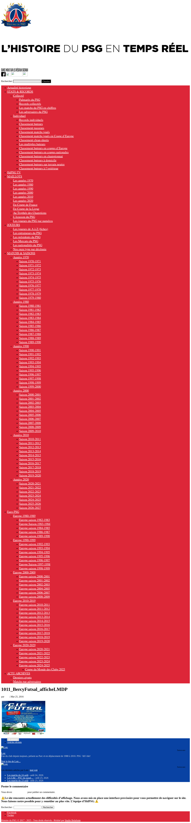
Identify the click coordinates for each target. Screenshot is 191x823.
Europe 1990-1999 (24, 540)
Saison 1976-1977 (30, 285)
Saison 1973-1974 (30, 273)
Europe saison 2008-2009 (34, 597)
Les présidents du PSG (26, 237)
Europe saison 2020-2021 (34, 649)
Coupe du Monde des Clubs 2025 (45, 669)
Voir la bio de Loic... (11, 761)
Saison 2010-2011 (30, 439)
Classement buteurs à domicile (37, 160)
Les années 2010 (23, 197)
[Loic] (4, 747)
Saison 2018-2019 (30, 471)
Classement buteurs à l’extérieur (38, 168)
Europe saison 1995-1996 (34, 556)
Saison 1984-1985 (30, 322)
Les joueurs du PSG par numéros (33, 221)
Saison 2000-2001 (30, 394)
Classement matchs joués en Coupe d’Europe (46, 136)
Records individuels (31, 120)
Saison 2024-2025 (30, 500)
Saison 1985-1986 (30, 326)
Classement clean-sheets (34, 140)
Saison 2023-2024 (30, 496)
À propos (13, 739)
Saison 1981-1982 (30, 310)
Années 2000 (21, 390)
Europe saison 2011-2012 (34, 609)
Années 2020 (21, 479)
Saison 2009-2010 (30, 431)
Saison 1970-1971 (30, 261)
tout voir (34, 770)
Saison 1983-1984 (30, 318)
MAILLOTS (14, 176)
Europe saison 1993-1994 (34, 548)
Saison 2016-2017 (30, 463)
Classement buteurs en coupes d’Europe (43, 148)
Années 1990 (21, 346)
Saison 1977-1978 (30, 289)
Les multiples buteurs (32, 144)
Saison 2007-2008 (30, 423)
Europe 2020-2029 (24, 645)
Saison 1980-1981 (30, 306)
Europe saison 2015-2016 (34, 625)
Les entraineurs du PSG (27, 233)
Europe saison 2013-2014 (34, 617)
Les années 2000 (23, 192)
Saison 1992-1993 (30, 358)
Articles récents (14, 742)
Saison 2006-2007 (30, 419)
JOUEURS (13, 225)
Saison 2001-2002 (30, 399)
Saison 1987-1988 (30, 334)
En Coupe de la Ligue (26, 209)
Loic (7, 696)
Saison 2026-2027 (30, 508)
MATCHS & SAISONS (21, 253)
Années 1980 (21, 302)
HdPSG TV (14, 172)
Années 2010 (21, 435)
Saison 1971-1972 (30, 265)
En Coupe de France (25, 205)
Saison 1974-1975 (30, 277)
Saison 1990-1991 (30, 350)
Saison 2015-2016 (30, 459)
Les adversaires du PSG (33, 112)
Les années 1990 (23, 188)
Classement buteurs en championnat (41, 156)
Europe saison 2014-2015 (34, 621)
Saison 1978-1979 (30, 293)
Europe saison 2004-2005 (34, 588)
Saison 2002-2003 (30, 403)
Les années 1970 (23, 180)
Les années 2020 (23, 201)
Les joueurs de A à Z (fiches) (30, 229)
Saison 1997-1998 (30, 378)
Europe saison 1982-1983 (34, 520)
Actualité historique (19, 87)
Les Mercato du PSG (25, 241)
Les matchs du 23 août (17, 780)
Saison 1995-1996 (30, 370)
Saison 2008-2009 (30, 427)
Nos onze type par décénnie (29, 249)
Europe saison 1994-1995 (34, 552)
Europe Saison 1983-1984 (34, 524)
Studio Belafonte (73, 820)
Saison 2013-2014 (30, 451)
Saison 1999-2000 (30, 386)
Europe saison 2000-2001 (34, 576)
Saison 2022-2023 (30, 491)
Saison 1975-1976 (30, 281)
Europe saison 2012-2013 (34, 613)
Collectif (18, 96)
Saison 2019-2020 (30, 475)
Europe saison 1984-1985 (34, 528)
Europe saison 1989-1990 (34, 536)
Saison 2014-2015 (30, 455)
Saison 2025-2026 (30, 504)
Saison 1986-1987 (30, 330)
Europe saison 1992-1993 (34, 544)
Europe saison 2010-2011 (34, 605)
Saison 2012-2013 (30, 447)
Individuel (19, 116)
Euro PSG (13, 512)
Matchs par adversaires (27, 681)
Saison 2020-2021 (30, 483)
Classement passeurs (31, 128)
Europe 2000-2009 (24, 572)
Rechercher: (7, 81)
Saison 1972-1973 (30, 269)
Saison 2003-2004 (30, 407)
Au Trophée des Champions (29, 213)
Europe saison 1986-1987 (34, 532)
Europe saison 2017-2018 (34, 633)
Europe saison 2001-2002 (34, 580)
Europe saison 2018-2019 (34, 637)
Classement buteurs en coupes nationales (44, 152)
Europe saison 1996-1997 (34, 560)
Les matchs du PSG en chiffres (37, 108)
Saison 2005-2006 (30, 415)
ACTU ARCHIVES (18, 673)
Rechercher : (7, 807)
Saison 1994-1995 (30, 366)
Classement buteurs (31, 124)
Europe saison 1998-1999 (34, 568)
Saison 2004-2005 (30, 411)
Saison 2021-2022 (30, 487)
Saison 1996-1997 (30, 374)
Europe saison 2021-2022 (34, 653)
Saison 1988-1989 (30, 338)
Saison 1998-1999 (30, 382)
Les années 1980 (23, 184)
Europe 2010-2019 (24, 601)
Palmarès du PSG (29, 100)
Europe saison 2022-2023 (34, 657)
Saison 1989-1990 (30, 342)
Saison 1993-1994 (30, 362)
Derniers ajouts (22, 677)
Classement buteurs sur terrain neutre (42, 164)
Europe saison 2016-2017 (34, 629)
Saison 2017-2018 (30, 467)
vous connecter (20, 792)
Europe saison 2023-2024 (34, 661)
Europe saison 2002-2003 (34, 584)
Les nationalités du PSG (27, 245)
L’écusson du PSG (24, 217)
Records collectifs (30, 104)
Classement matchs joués (34, 132)
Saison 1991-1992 (30, 354)
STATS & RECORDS (20, 91)
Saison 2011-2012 (30, 443)
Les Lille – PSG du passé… (20, 778)
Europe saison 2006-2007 (34, 592)
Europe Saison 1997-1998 (34, 564)
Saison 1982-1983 (30, 314)
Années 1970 (21, 257)
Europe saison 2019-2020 (34, 641)
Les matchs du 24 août (17, 775)
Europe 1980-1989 (24, 516)
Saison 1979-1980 (30, 298)
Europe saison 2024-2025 (34, 665)
